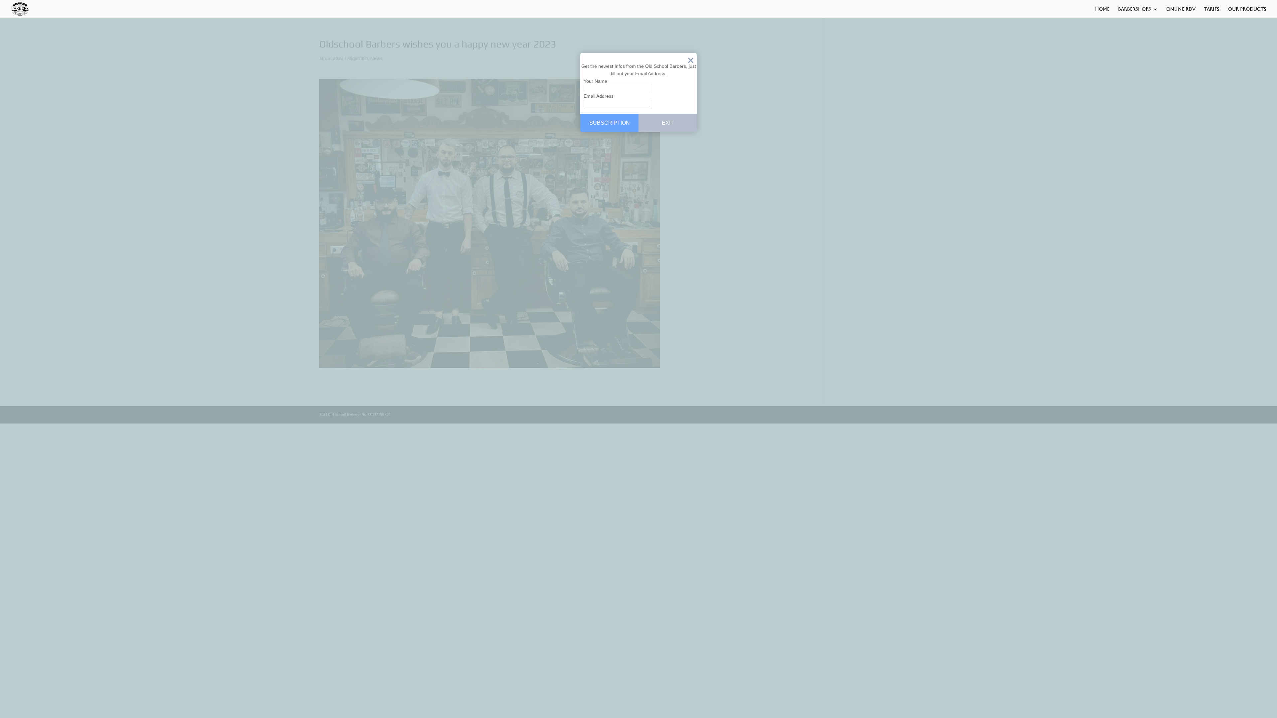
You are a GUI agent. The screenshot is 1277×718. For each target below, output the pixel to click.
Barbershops (1134, 9)
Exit (691, 62)
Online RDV (1181, 9)
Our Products (1247, 9)
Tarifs (1211, 9)
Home (1102, 9)
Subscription (609, 123)
